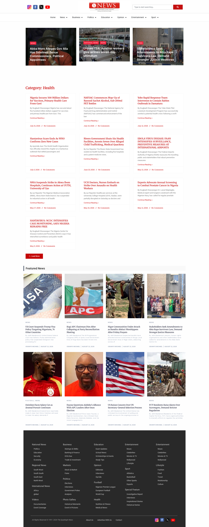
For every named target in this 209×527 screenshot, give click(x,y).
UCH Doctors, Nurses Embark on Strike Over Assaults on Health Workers (101, 185)
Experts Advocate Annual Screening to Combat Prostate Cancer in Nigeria (158, 184)
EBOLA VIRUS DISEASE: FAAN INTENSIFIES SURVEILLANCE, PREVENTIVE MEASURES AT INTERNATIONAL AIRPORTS (154, 143)
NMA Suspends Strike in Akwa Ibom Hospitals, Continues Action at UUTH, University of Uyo (50, 185)
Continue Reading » (37, 118)
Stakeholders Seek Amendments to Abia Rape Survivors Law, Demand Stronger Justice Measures (165, 329)
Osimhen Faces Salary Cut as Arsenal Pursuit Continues (39, 406)
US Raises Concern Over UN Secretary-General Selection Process (125, 406)
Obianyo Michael (39, 64)
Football (30, 400)
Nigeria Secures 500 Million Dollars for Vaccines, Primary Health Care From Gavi (49, 100)
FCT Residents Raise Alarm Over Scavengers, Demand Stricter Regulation (164, 408)
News (33, 43)
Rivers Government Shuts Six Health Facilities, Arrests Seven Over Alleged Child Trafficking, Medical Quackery (104, 141)
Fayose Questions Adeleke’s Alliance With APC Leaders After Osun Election (84, 408)
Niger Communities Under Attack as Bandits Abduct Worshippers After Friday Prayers (124, 329)
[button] (34, 256)
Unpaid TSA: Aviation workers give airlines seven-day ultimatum (103, 52)
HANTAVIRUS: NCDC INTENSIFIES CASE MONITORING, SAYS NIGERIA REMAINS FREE (49, 223)
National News (91, 43)
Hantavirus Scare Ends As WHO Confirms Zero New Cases (47, 140)
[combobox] (152, 7)
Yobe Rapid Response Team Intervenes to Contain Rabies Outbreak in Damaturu (153, 100)
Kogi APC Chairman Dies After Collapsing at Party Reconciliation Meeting (83, 329)
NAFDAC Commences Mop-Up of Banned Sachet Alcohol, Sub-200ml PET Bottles (103, 100)
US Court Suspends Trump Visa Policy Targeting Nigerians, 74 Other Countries (40, 329)
